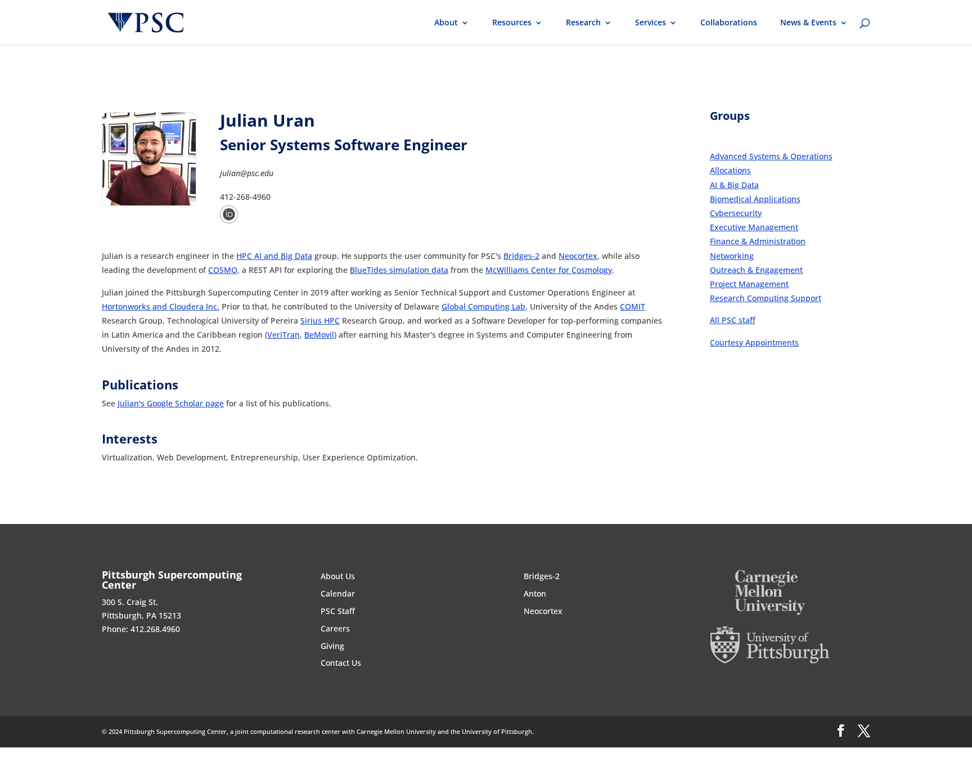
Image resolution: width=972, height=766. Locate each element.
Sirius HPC (320, 320)
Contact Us (341, 662)
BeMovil (319, 334)
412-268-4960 (245, 196)
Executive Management (754, 227)
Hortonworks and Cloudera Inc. (160, 306)
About (446, 23)
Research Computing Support (765, 298)
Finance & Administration (758, 241)
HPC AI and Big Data (274, 255)
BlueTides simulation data (399, 270)
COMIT (632, 306)
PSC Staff (338, 611)
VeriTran (283, 334)
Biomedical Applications (755, 199)
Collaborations (728, 23)
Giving (332, 645)
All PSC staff (732, 320)
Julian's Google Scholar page (171, 403)
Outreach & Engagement (756, 270)
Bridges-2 (521, 255)
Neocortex (578, 255)
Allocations (730, 170)
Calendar (338, 593)
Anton (535, 593)
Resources (512, 23)
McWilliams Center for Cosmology (548, 270)
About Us (338, 576)
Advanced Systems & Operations (771, 156)
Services (650, 23)
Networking (732, 255)
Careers (335, 628)
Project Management (749, 284)
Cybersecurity (736, 213)
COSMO (222, 270)
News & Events (808, 23)
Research (583, 23)
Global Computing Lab (483, 306)
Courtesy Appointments (754, 342)
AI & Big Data (734, 185)
